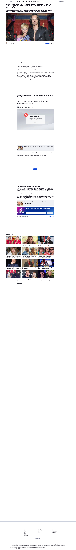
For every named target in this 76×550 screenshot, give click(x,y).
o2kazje (22, 1)
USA (24, 532)
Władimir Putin (54, 527)
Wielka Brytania (26, 535)
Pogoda (34, 1)
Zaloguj (62, 1)
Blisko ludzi (18, 1)
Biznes (38, 1)
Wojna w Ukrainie (40, 530)
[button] (59, 1)
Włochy (25, 529)
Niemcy (25, 533)
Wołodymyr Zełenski (54, 531)
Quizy (26, 1)
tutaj (26, 548)
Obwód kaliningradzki (40, 527)
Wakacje (39, 532)
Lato (38, 531)
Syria (24, 530)
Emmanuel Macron (54, 528)
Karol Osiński (10, 42)
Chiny (39, 528)
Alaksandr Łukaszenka (55, 529)
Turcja (25, 527)
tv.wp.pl (11, 527)
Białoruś (25, 534)
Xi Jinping (53, 530)
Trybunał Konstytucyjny (41, 529)
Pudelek (11, 528)
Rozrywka (30, 1)
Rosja (25, 528)
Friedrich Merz (54, 532)
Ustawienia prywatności (38, 542)
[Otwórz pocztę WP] (56, 1)
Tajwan (25, 531)
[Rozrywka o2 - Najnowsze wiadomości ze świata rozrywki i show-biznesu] (14, 1)
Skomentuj (48, 43)
